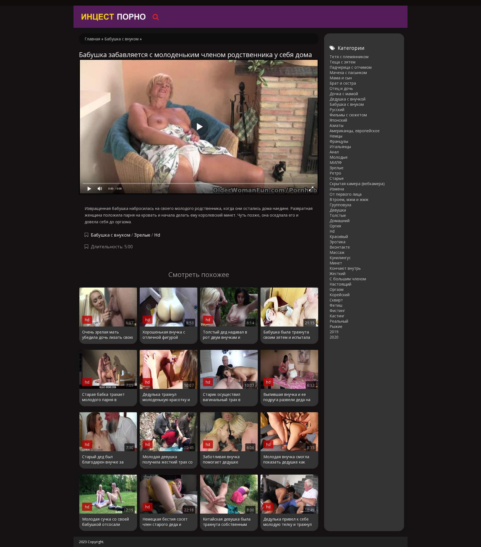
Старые (337, 178)
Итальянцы (340, 146)
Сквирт (336, 300)
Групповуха (340, 204)
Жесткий (337, 273)
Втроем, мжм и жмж (349, 199)
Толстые (338, 215)
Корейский (340, 294)
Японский (338, 120)
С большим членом (348, 278)
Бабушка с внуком (110, 235)
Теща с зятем (342, 62)
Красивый (339, 236)
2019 (334, 331)
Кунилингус (340, 257)
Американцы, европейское (355, 130)
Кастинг (337, 315)
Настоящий (340, 284)
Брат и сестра (343, 83)
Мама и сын (341, 77)
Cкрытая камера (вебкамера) (357, 183)
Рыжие (336, 326)
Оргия (335, 226)
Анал (334, 151)
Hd (157, 235)
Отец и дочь (341, 88)
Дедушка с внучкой (347, 99)
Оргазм (336, 289)
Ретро (335, 173)
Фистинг (337, 310)
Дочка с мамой (344, 93)
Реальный (339, 321)
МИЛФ (336, 162)
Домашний (340, 220)
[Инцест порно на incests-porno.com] (114, 17)
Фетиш (336, 305)
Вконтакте (340, 247)
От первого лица (346, 194)
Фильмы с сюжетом (348, 114)
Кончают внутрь (345, 268)
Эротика (337, 241)
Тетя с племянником (349, 56)
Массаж (337, 252)
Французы (339, 141)
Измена (337, 189)
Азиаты (336, 125)
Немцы (336, 136)
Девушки (338, 210)
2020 (334, 337)
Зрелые (142, 235)
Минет (336, 263)
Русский (337, 109)
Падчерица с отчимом (351, 67)
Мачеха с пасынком (348, 72)
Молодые (339, 157)
